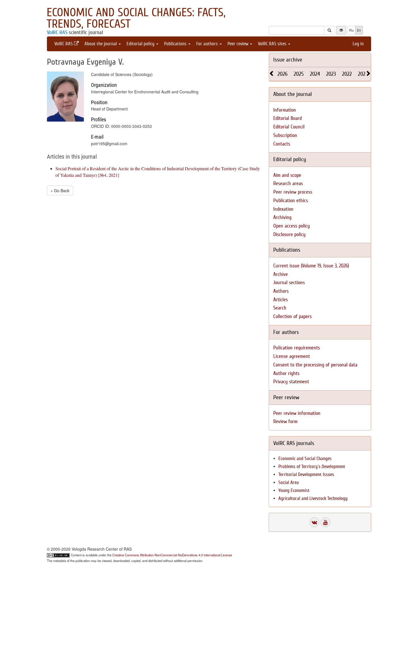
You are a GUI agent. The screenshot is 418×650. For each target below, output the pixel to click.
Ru (351, 30)
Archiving (282, 217)
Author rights (286, 373)
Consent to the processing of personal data (315, 365)
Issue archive (287, 59)
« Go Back (60, 190)
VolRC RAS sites (272, 43)
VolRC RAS (57, 32)
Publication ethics (290, 201)
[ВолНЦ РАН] (314, 522)
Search (279, 308)
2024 (315, 74)
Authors (281, 291)
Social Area (288, 482)
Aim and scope (287, 175)
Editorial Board (287, 118)
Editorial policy (141, 43)
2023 (331, 74)
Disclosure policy (289, 234)
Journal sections (289, 283)
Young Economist (294, 490)
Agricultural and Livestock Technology (312, 498)
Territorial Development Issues (306, 474)
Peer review (238, 43)
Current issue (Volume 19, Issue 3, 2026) (311, 266)
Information (284, 110)
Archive (280, 274)
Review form (285, 422)
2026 (282, 74)
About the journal (101, 43)
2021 (362, 74)
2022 (347, 74)
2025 (299, 74)
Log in (358, 43)
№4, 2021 (109, 175)
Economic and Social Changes (305, 458)
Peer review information (296, 413)
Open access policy (291, 226)
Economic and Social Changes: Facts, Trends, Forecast (136, 18)
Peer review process (292, 192)
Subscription (285, 135)
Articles (280, 300)
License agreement (291, 356)
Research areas (288, 183)
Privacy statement (291, 382)
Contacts (281, 144)
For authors (207, 43)
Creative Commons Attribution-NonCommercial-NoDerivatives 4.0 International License (172, 555)
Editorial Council (289, 127)
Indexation (283, 209)
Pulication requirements (296, 348)
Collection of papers (292, 316)
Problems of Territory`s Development (311, 466)
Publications (176, 43)
